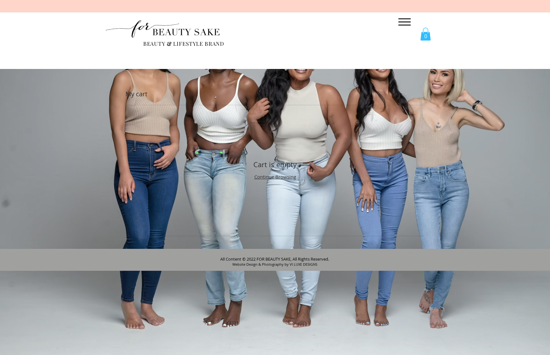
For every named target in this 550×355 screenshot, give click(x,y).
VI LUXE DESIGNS (303, 264)
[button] (404, 22)
